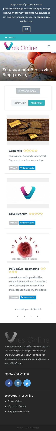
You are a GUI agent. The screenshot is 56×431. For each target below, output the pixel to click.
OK (26, 29)
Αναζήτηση (36, 103)
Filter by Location (27, 91)
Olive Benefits (18, 214)
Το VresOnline (14, 401)
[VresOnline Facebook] (9, 383)
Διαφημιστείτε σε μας (18, 411)
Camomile (15, 150)
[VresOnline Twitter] (27, 383)
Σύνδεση (11, 37)
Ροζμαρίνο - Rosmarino (24, 268)
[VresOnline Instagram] (18, 383)
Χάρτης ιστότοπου (16, 406)
